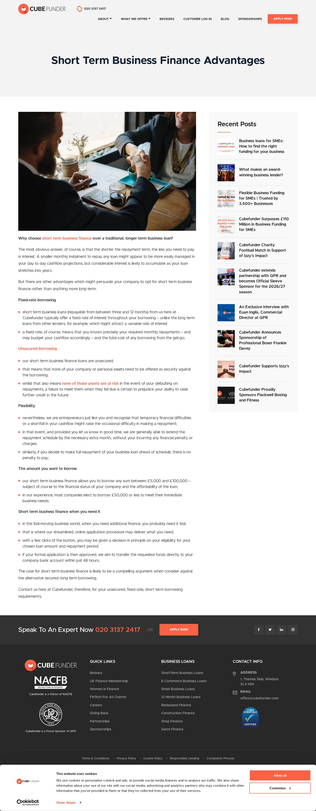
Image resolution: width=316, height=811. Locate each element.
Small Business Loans (178, 689)
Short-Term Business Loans (182, 673)
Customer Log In (197, 19)
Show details (66, 802)
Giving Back (99, 713)
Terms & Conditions (95, 758)
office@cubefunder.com (259, 698)
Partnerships (100, 721)
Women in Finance (104, 689)
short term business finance (66, 238)
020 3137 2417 (117, 630)
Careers (96, 705)
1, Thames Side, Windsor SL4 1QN (259, 681)
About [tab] (103, 19)
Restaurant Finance (176, 705)
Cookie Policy (153, 758)
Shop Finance (172, 721)
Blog (225, 19)
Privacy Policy (126, 758)
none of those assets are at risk (90, 384)
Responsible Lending (184, 758)
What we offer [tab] (134, 19)
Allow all (280, 775)
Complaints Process (220, 758)
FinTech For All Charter (108, 697)
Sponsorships (250, 19)
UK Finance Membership (109, 681)
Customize (278, 788)
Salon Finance (172, 729)
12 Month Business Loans (181, 697)
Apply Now (282, 18)
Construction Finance (178, 713)
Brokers (167, 19)
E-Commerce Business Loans (184, 681)
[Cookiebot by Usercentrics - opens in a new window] (28, 802)
